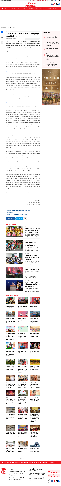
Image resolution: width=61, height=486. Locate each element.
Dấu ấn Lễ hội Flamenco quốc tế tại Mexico (34, 351)
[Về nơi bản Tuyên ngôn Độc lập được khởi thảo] (23, 345)
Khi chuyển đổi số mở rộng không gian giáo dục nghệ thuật (10, 306)
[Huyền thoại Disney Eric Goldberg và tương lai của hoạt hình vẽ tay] (14, 286)
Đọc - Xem (12, 27)
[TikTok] (59, 0)
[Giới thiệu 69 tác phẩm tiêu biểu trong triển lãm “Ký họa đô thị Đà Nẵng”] (10, 378)
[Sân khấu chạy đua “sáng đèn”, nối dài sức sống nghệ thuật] (23, 300)
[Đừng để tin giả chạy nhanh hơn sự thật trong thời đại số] (14, 258)
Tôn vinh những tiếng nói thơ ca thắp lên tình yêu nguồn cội (52, 37)
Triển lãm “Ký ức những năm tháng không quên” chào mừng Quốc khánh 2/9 (35, 385)
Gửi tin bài (52, 0)
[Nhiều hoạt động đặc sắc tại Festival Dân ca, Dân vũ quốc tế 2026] (35, 329)
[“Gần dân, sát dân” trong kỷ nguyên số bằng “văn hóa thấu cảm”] (10, 444)
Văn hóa (36, 8)
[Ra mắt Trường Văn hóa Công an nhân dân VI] (23, 314)
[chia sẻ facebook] (2, 35)
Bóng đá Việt (23, 8)
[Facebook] (55, 0)
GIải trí (44, 8)
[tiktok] (57, 4)
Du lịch (40, 8)
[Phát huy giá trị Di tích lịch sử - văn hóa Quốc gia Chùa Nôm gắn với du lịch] (35, 444)
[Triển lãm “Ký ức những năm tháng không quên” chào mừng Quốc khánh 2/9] (35, 378)
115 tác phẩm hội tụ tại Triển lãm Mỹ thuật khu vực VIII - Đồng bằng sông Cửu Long (22, 416)
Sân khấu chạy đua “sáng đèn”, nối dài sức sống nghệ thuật (23, 306)
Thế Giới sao (49, 8)
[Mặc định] (2, 43)
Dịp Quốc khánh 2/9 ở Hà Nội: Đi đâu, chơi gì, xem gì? (35, 306)
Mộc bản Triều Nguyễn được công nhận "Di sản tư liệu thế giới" (19, 210)
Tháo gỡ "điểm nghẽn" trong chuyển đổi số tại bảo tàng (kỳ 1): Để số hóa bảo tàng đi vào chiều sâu (23, 369)
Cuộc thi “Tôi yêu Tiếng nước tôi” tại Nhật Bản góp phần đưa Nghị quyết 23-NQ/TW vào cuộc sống (35, 435)
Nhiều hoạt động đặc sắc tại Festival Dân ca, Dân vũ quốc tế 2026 (34, 335)
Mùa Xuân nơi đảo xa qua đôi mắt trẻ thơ (52, 49)
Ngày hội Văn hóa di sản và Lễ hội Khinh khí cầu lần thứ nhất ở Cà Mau (10, 320)
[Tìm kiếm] (2, 4)
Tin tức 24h (13, 8)
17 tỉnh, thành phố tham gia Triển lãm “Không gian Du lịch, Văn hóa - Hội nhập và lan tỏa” (22, 400)
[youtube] (54, 4)
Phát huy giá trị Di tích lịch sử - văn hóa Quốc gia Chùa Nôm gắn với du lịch (35, 451)
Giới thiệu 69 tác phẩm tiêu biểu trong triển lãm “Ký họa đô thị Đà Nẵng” (10, 385)
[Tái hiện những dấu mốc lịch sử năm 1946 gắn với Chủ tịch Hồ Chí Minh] (35, 314)
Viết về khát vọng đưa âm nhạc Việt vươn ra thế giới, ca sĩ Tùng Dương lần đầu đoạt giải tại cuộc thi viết (10, 336)
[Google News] (32, 39)
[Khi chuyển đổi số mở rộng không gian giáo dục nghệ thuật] (10, 300)
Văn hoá (7, 27)
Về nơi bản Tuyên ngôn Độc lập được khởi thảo (22, 351)
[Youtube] (57, 0)
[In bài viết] (2, 38)
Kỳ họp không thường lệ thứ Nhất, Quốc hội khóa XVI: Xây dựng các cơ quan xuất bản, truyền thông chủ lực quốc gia (34, 418)
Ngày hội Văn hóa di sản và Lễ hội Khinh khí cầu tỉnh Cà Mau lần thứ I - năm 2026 (22, 335)
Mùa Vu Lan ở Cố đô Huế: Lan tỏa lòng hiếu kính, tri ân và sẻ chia (35, 368)
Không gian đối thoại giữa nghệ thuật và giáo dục (22, 450)
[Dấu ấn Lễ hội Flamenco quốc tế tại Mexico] (35, 345)
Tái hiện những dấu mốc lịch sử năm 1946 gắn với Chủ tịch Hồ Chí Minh (34, 320)
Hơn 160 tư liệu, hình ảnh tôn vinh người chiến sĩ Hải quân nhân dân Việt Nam (22, 385)
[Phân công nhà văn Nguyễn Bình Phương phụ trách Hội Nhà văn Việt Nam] (35, 393)
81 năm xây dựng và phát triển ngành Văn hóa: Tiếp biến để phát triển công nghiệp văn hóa (10, 400)
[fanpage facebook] (52, 4)
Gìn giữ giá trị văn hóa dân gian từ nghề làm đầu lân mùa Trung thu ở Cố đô (32, 230)
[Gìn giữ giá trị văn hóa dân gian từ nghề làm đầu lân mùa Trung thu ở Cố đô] (14, 231)
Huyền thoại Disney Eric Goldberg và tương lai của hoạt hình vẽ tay (32, 284)
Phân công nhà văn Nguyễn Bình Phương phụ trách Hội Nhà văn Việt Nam (35, 400)
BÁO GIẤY (33, 0)
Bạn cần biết (55, 8)
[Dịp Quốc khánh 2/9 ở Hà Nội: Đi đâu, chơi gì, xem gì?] (35, 300)
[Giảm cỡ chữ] (2, 45)
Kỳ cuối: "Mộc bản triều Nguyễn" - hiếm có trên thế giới (17, 214)
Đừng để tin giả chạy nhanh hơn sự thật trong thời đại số (32, 257)
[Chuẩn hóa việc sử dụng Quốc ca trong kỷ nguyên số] (14, 272)
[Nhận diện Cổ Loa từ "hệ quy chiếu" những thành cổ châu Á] (10, 362)
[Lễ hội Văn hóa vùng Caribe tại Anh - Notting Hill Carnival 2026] (14, 245)
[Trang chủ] (2, 8)
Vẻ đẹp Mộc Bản (10, 212)
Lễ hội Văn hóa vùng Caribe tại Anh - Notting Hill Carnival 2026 (31, 243)
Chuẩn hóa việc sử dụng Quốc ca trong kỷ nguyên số (32, 271)
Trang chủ (3, 27)
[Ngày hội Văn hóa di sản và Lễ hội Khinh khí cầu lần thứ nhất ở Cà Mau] (10, 314)
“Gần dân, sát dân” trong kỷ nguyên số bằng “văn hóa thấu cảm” (10, 451)
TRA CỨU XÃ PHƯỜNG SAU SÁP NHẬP (42, 0)
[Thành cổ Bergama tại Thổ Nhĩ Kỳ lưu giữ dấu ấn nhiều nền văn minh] (10, 410)
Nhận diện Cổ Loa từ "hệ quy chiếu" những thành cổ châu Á (10, 368)
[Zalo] (59, 4)
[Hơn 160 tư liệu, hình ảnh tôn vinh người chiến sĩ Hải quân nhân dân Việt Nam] (23, 378)
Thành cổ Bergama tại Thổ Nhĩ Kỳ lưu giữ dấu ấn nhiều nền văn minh (10, 416)
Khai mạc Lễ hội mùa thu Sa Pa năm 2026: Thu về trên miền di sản (22, 434)
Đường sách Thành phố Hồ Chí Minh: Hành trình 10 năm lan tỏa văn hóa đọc (52, 64)
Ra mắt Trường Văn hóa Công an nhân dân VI (22, 320)
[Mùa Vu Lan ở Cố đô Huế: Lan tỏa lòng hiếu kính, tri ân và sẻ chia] (35, 362)
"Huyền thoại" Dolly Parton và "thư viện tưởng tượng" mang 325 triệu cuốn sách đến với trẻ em (10, 352)
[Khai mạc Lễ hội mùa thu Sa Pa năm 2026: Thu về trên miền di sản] (23, 428)
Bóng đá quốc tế (30, 8)
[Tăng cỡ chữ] (2, 40)
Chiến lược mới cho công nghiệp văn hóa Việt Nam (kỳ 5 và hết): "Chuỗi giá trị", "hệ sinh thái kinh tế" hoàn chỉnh (52, 56)
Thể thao (18, 8)
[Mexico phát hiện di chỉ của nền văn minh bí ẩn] (10, 428)
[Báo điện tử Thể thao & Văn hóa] (30, 4)
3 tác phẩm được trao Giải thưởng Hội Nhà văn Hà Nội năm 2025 (52, 44)
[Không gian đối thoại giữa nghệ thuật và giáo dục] (23, 444)
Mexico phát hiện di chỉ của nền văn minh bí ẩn (10, 434)
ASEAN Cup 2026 (7, 8)
